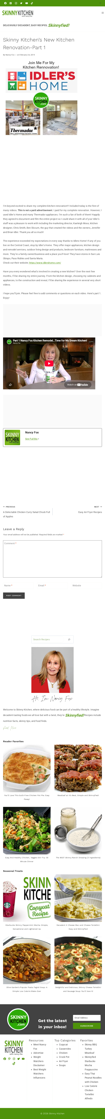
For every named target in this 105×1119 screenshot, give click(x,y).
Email (42, 585)
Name (8, 585)
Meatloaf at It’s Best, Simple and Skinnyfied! (78, 795)
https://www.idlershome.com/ (45, 262)
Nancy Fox (10, 55)
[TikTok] (32, 3)
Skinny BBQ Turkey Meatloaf (91, 1048)
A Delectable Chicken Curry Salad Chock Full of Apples (26, 512)
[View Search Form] (100, 3)
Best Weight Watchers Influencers (39, 1073)
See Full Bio (31, 439)
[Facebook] (5, 3)
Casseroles (65, 1048)
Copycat (63, 1044)
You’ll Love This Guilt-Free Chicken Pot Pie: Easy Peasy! (26, 797)
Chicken (63, 1053)
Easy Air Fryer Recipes (90, 509)
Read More (9, 728)
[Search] (69, 639)
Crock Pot (64, 1057)
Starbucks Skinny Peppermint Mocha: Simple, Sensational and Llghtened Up (27, 927)
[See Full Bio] (39, 439)
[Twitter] (21, 3)
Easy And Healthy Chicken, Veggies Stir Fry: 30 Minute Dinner (26, 859)
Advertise (38, 1053)
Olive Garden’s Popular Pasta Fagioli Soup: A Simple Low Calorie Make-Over (26, 989)
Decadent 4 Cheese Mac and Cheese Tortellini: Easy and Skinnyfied (78, 927)
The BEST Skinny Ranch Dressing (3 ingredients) (78, 858)
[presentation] (27, 768)
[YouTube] (26, 3)
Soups (62, 1065)
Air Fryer (63, 1061)
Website (76, 585)
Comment (10, 543)
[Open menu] (102, 13)
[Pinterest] (10, 3)
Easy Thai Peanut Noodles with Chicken (93, 1077)
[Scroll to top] (93, 1093)
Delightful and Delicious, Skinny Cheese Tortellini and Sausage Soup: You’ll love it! (78, 989)
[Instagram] (16, 3)
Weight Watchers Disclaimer (39, 1061)
